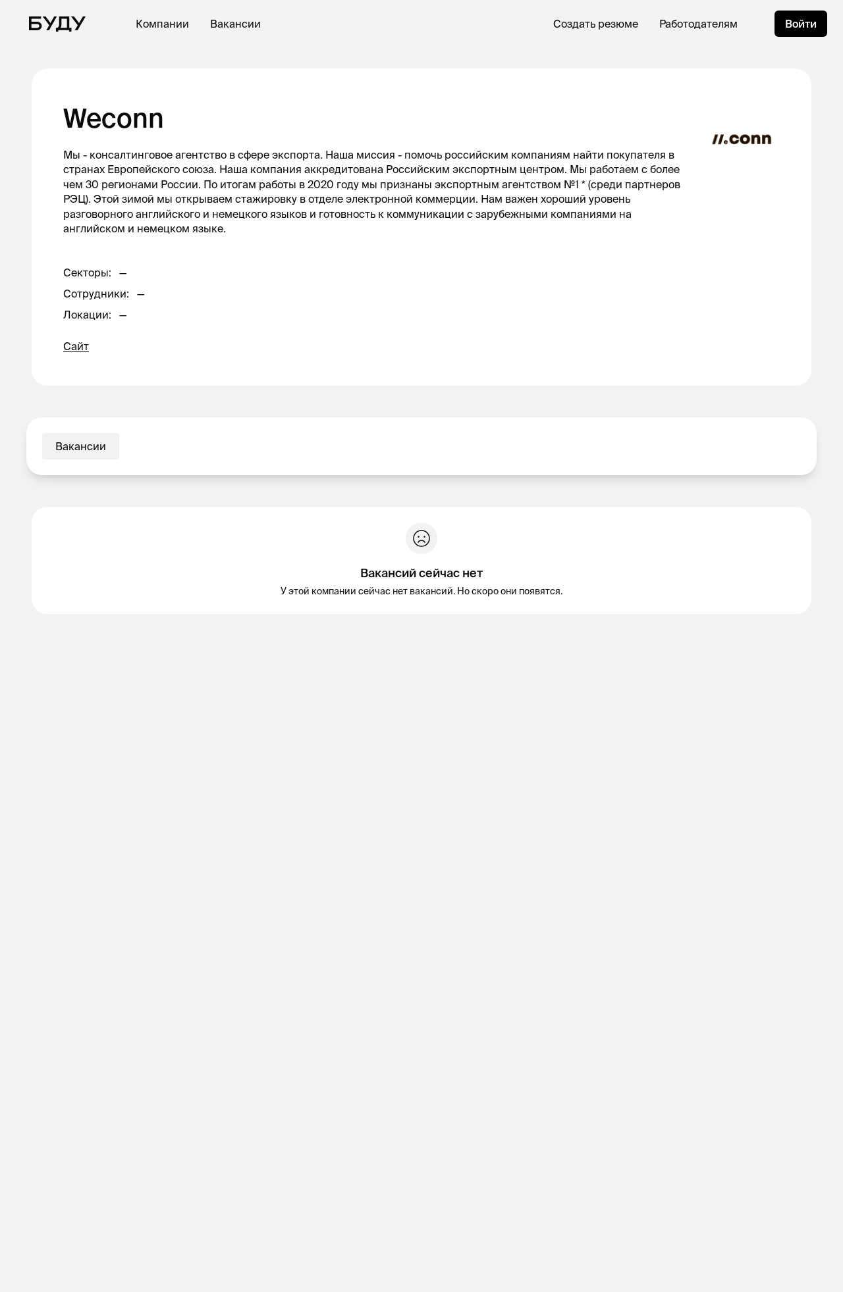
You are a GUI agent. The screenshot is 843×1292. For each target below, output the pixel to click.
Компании (162, 24)
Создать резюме (595, 24)
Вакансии (235, 24)
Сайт (76, 346)
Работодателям (698, 24)
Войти (801, 24)
